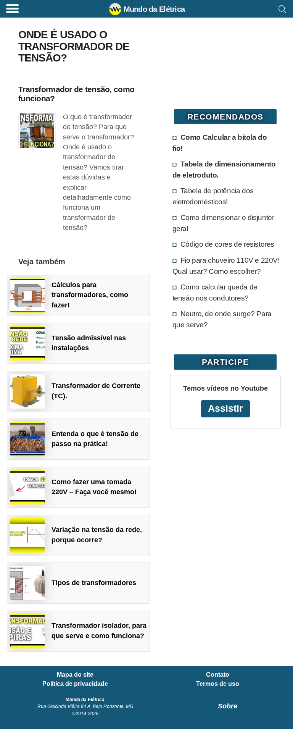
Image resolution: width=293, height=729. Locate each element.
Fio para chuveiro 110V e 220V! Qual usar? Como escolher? (226, 265)
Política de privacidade (75, 684)
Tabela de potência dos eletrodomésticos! (213, 196)
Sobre (227, 706)
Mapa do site (75, 675)
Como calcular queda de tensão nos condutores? (215, 292)
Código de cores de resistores (227, 244)
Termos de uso (217, 684)
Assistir (225, 408)
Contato (217, 675)
